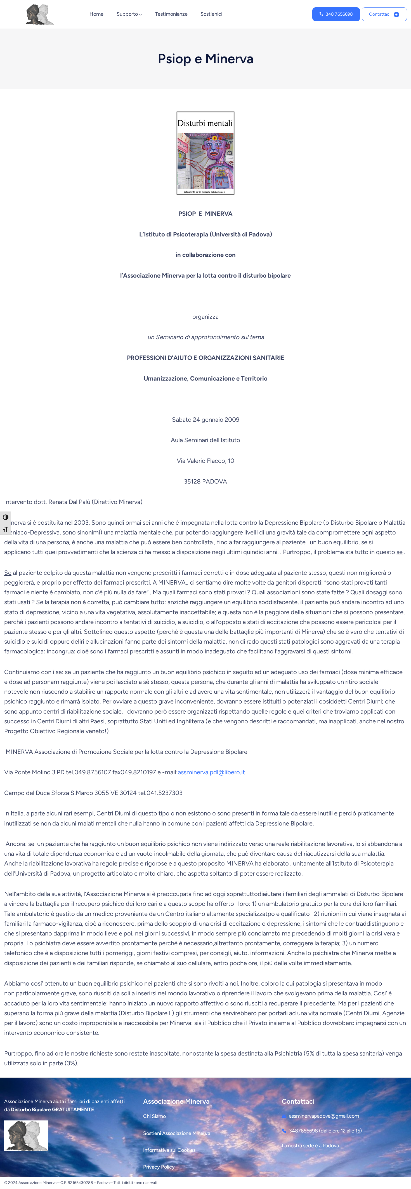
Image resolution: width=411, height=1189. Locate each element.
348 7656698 (339, 14)
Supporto (127, 14)
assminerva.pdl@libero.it (211, 772)
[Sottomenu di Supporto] (140, 14)
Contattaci (380, 14)
